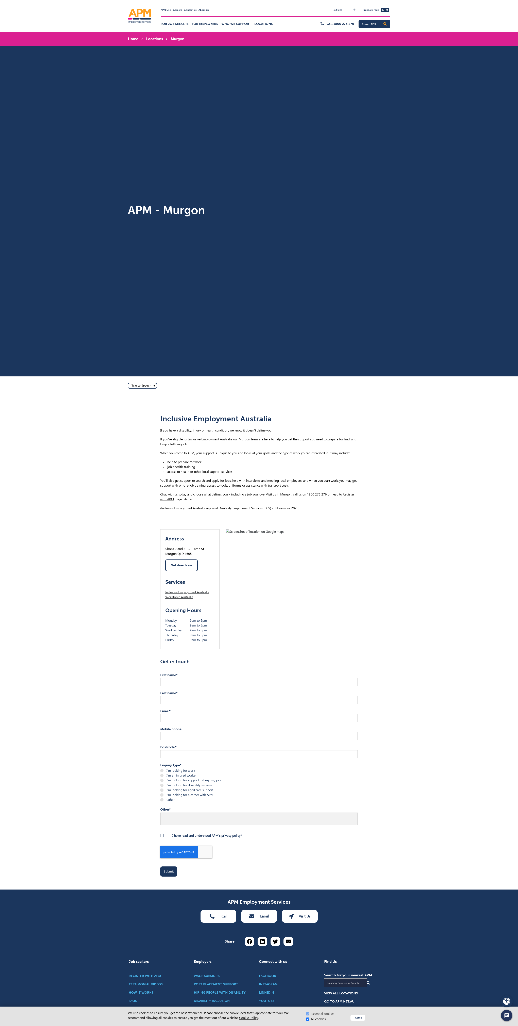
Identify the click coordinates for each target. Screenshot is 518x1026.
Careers (177, 10)
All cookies (318, 1019)
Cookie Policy (248, 1018)
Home (133, 39)
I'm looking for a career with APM (190, 795)
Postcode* (168, 747)
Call (224, 916)
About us (203, 10)
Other (171, 800)
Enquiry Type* (170, 765)
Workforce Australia (179, 597)
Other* (165, 809)
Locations (263, 24)
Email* (165, 711)
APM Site (166, 10)
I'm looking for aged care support (190, 790)
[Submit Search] (368, 982)
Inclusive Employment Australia (210, 439)
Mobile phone (171, 729)
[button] (385, 24)
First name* (168, 675)
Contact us (190, 10)
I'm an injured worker (182, 775)
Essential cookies (322, 1014)
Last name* (168, 693)
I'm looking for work (181, 770)
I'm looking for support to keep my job (194, 780)
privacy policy (231, 835)
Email (264, 916)
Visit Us (305, 916)
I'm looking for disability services (189, 785)
